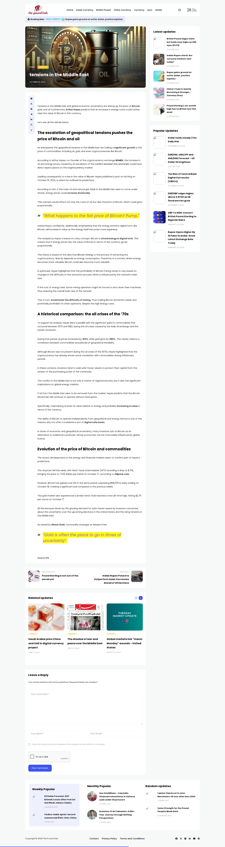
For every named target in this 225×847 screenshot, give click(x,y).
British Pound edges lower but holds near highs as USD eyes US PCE (181, 42)
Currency (43, 67)
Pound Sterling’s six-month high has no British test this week (181, 109)
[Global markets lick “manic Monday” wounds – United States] (125, 617)
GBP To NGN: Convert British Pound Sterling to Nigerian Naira (182, 216)
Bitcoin (90, 176)
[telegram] (31, 114)
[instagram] (185, 838)
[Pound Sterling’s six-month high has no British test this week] (158, 109)
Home (32, 67)
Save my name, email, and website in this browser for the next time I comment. (68, 744)
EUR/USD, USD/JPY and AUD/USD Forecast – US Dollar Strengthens (181, 158)
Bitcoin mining (85, 254)
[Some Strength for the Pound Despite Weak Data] (150, 811)
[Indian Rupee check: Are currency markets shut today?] (158, 59)
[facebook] (31, 98)
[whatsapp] (31, 125)
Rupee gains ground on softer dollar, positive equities (179, 75)
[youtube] (194, 838)
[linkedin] (31, 119)
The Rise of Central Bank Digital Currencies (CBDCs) (182, 177)
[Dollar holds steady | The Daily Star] (159, 142)
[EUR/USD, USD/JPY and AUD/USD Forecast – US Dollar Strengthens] (159, 159)
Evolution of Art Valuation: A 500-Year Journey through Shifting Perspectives (117, 814)
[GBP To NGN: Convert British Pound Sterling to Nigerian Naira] (159, 217)
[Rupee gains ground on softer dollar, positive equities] (158, 76)
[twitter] (31, 104)
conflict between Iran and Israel (112, 164)
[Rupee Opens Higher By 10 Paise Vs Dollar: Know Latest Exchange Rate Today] (159, 236)
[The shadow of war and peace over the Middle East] (86, 617)
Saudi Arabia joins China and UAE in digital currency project (46, 643)
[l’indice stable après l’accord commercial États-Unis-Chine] (37, 818)
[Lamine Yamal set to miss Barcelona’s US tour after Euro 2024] (150, 796)
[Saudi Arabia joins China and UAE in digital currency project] (46, 617)
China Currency (53, 19)
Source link (43, 557)
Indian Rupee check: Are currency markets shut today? (179, 58)
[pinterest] (31, 109)
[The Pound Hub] (45, 10)
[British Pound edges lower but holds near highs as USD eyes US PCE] (158, 42)
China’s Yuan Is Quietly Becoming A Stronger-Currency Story (98, 19)
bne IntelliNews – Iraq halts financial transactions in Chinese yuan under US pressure (117, 796)
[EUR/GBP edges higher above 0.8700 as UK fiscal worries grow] (159, 198)
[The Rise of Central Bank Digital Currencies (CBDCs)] (159, 178)
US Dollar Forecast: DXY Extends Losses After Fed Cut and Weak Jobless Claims (59, 799)
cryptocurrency (76, 167)
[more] (31, 130)
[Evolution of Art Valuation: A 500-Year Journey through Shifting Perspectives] (92, 815)
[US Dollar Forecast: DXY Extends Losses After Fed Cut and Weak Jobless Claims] (37, 799)
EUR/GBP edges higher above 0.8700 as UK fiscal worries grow (181, 197)
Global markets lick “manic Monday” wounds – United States (124, 643)
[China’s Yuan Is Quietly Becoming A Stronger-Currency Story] (63, 19)
